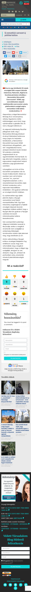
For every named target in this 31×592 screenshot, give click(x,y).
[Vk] (19, 11)
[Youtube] (12, 11)
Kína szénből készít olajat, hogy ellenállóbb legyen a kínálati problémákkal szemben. (22, 428)
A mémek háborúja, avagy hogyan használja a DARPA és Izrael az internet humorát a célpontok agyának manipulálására (7, 430)
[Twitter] (22, 11)
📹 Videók (23, 20)
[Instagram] (15, 588)
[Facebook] (9, 11)
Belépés (4, 8)
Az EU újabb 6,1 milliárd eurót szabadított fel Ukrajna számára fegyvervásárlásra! (8, 460)
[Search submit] (28, 15)
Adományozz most (9, 497)
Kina (17, 46)
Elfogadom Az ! (15, 354)
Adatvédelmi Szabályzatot (18, 354)
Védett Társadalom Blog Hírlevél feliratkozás (15, 539)
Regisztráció (10, 8)
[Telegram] (15, 11)
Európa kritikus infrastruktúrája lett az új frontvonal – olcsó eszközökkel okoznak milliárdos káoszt (22, 399)
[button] (2, 19)
